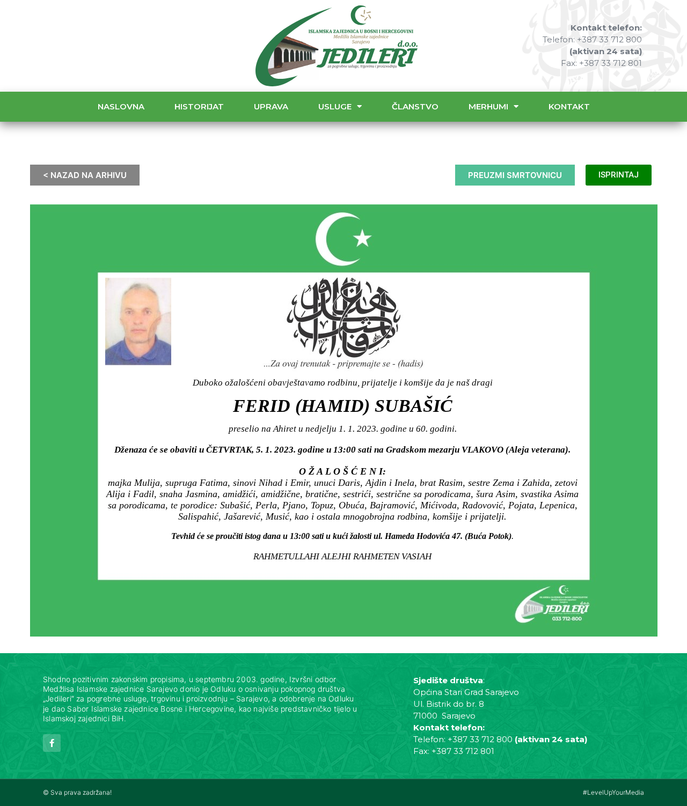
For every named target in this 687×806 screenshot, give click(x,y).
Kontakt (569, 106)
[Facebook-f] (52, 743)
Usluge (335, 106)
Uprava (271, 106)
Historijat (199, 106)
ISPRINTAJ (618, 175)
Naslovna (121, 106)
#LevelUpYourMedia (613, 792)
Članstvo (415, 106)
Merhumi (488, 106)
